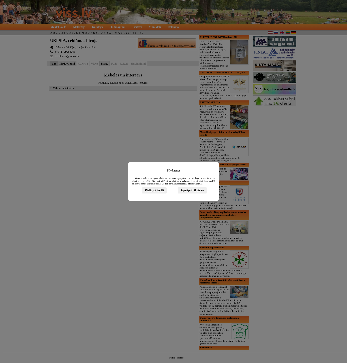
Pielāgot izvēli (154, 190)
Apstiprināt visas (192, 190)
